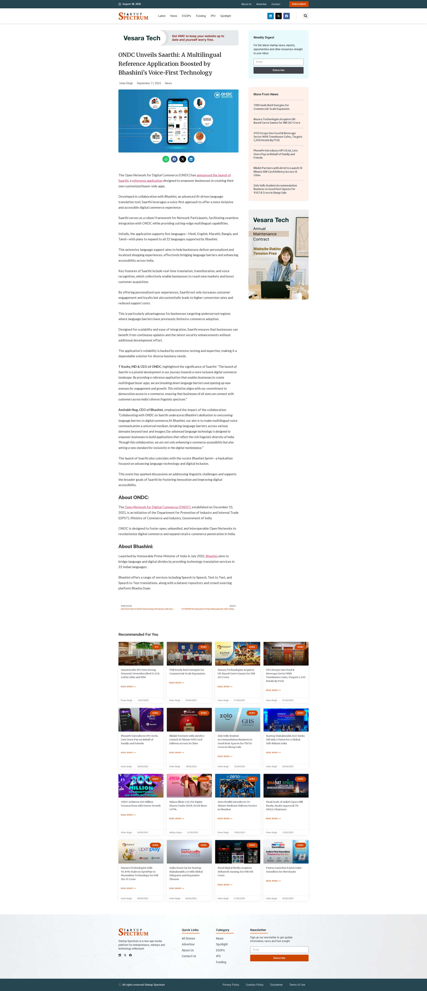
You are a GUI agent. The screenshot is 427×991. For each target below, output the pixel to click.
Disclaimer (276, 984)
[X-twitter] (278, 16)
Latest (161, 15)
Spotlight (225, 15)
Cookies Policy (255, 984)
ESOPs (186, 15)
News (173, 15)
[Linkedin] (270, 16)
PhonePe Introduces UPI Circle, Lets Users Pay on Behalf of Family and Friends (276, 154)
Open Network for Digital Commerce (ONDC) (157, 507)
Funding (201, 15)
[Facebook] (286, 16)
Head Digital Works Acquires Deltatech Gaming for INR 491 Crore (235, 871)
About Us (246, 4)
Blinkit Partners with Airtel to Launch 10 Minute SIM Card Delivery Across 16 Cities (278, 171)
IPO (213, 15)
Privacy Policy (231, 984)
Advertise (261, 4)
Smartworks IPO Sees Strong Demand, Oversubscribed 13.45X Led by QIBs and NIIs (140, 673)
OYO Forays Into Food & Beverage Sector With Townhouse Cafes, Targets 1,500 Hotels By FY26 (278, 137)
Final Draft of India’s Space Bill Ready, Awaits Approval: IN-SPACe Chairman (284, 805)
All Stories (188, 938)
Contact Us (189, 956)
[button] (306, 16)
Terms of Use (297, 984)
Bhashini (212, 556)
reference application (147, 180)
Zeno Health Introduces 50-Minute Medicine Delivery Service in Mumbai (237, 805)
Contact (276, 4)
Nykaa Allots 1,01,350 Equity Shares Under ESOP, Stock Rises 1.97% (188, 805)
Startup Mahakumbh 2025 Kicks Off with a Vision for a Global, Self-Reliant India (285, 739)
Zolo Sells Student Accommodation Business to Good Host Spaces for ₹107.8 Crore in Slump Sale (275, 189)
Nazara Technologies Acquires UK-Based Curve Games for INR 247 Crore (236, 673)
